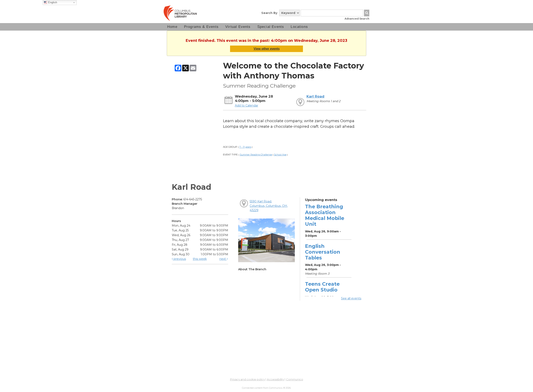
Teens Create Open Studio (322, 287)
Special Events (270, 27)
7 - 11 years (245, 146)
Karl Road (315, 96)
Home (172, 27)
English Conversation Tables (322, 252)
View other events (267, 48)
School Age (280, 154)
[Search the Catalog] (366, 13)
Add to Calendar (246, 105)
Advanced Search (357, 18)
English (52, 2)
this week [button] (200, 259)
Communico (294, 379)
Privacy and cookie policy (247, 379)
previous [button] (179, 259)
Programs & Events (201, 27)
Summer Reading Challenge (256, 154)
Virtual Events (238, 27)
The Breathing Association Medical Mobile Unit (324, 215)
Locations (299, 27)
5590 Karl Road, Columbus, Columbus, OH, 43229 (269, 206)
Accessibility (275, 379)
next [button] (223, 259)
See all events (351, 298)
